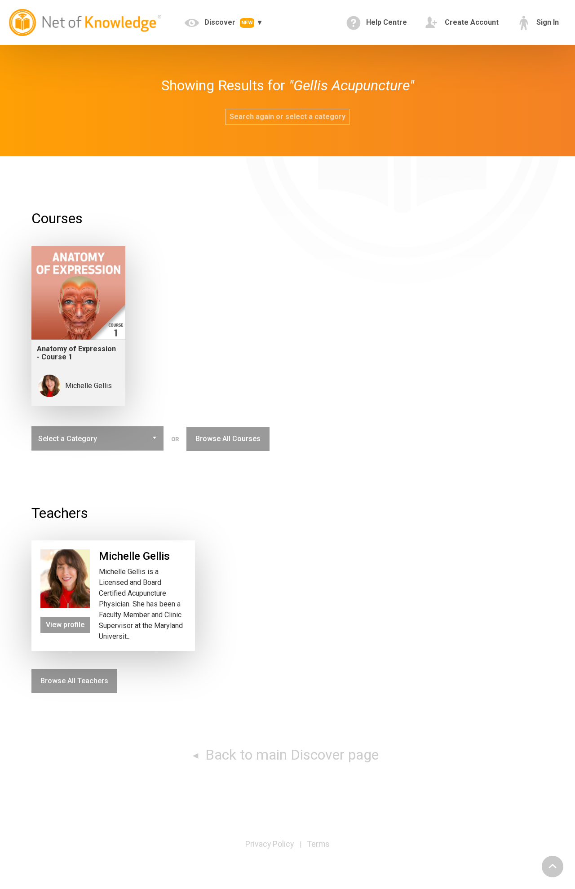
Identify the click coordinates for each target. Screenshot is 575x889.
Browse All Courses (228, 438)
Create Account (471, 22)
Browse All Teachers (74, 681)
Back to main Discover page (290, 754)
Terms (318, 844)
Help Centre (385, 22)
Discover (228, 22)
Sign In (547, 22)
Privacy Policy (269, 844)
